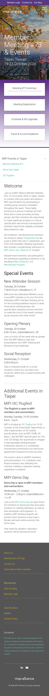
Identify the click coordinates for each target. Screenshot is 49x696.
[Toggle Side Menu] (44, 9)
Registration (30, 238)
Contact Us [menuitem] (27, 2)
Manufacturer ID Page (14, 558)
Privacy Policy (11, 618)
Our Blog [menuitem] (38, 2)
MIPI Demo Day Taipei (14, 250)
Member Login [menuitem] (13, 2)
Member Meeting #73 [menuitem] (13, 164)
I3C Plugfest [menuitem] (8, 175)
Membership (10, 583)
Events (7, 613)
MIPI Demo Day (22, 502)
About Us (8, 553)
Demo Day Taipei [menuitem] (11, 169)
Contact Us (9, 564)
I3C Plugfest (28, 424)
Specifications (11, 608)
